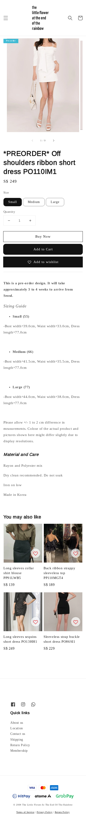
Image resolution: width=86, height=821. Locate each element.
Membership (19, 750)
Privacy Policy (45, 812)
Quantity (9, 211)
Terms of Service (25, 812)
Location (16, 728)
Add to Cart (43, 249)
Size (6, 192)
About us (16, 722)
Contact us (17, 734)
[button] (6, 18)
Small (12, 202)
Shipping (16, 739)
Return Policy (20, 745)
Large (55, 202)
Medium (34, 202)
